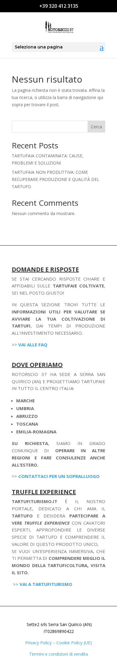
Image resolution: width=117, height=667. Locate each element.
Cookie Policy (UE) (74, 642)
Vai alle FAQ (32, 345)
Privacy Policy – (40, 642)
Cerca (96, 127)
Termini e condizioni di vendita (58, 654)
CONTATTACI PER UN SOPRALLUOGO (59, 476)
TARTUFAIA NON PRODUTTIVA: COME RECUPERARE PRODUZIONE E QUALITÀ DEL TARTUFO (55, 179)
